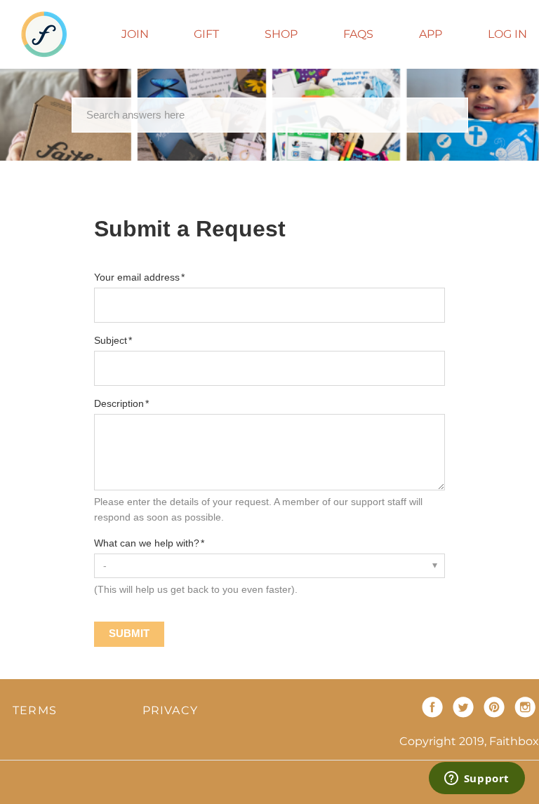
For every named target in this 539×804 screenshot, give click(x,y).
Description (119, 403)
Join (135, 34)
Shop (281, 34)
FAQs (358, 34)
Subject (110, 340)
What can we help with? (146, 543)
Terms (35, 710)
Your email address (137, 277)
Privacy (170, 710)
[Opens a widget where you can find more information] (476, 779)
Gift (206, 34)
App (430, 34)
